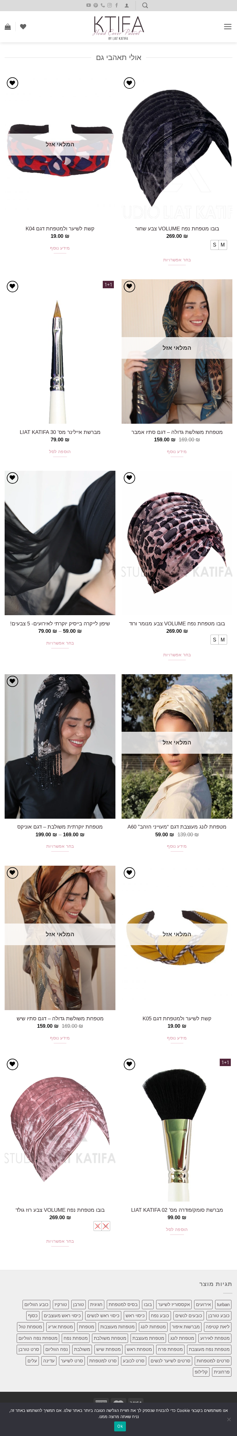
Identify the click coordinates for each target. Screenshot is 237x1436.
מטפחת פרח (170, 1349)
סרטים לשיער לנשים (170, 1360)
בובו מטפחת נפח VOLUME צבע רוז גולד (60, 1210)
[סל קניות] (8, 26)
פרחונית (222, 1371)
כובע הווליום (36, 1304)
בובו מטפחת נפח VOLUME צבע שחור (177, 228)
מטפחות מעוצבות (117, 1326)
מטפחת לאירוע (215, 1338)
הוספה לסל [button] (60, 451)
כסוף (33, 1315)
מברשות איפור (186, 1326)
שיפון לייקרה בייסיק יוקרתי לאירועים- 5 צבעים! (60, 623)
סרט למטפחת (103, 1360)
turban (223, 1304)
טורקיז (61, 1304)
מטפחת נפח (76, 1338)
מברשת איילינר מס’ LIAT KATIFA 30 (60, 432)
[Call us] (102, 5)
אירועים (203, 1304)
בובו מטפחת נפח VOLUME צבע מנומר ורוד (177, 623)
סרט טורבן (29, 1349)
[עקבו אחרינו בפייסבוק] (116, 5)
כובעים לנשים (188, 1315)
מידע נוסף (60, 248)
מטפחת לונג (182, 1338)
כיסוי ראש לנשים (103, 1315)
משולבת (82, 1349)
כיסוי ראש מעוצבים (62, 1315)
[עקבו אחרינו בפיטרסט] (95, 5)
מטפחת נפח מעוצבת (209, 1349)
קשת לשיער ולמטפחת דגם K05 (177, 1018)
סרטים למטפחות (213, 1360)
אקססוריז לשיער (174, 1304)
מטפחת (86, 1326)
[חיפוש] (145, 5)
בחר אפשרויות (177, 260)
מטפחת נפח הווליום (38, 1338)
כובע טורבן (219, 1315)
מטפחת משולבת (110, 1338)
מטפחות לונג (153, 1326)
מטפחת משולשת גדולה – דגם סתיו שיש (60, 1018)
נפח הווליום (56, 1349)
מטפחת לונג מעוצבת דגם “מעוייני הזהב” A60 (177, 827)
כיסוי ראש (135, 1315)
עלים (32, 1360)
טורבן (78, 1304)
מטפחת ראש (139, 1349)
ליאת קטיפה (218, 1326)
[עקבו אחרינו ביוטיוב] (88, 5)
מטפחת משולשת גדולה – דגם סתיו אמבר (177, 432)
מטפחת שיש (108, 1349)
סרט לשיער (72, 1360)
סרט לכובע (133, 1360)
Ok (120, 1426)
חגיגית (96, 1304)
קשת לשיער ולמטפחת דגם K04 (60, 228)
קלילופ (201, 1371)
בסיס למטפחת (123, 1304)
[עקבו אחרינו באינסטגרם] (109, 5)
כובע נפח (160, 1315)
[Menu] (227, 26)
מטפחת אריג (60, 1326)
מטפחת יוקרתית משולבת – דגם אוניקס (60, 827)
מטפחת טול (30, 1326)
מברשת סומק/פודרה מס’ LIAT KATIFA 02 (177, 1210)
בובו (148, 1304)
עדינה (49, 1360)
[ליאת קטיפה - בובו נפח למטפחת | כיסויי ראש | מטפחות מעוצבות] (118, 26)
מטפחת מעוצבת (148, 1338)
